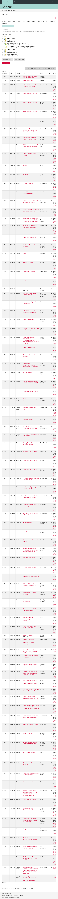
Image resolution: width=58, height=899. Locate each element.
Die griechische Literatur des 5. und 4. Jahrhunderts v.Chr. (30, 226)
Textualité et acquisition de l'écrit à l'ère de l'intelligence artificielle (30, 381)
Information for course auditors (47, 18)
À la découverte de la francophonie (28, 81)
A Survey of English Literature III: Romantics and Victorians (31, 201)
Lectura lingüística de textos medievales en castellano (30, 418)
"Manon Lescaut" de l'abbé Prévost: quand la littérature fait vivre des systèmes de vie (30, 550)
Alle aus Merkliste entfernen (48, 68)
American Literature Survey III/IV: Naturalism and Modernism (31, 210)
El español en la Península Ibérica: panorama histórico (29, 236)
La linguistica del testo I (28, 280)
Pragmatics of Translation (29, 782)
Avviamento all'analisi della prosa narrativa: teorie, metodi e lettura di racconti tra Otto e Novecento (31, 130)
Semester (4, 23)
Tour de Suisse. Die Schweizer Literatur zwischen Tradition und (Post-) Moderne (30, 820)
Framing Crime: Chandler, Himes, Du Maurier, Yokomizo (31, 443)
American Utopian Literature (29, 567)
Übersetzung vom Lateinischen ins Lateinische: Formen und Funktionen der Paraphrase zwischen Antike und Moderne (31, 878)
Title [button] (24, 73)
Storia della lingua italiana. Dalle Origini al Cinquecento (30, 192)
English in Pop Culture (28, 635)
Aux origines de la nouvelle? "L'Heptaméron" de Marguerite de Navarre (31, 576)
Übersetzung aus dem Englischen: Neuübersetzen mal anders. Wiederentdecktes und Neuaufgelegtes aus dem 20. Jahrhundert (30, 870)
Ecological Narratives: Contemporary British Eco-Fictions (29, 619)
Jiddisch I (25, 165)
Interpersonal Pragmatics (29, 271)
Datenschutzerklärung (7, 895)
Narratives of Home (27, 522)
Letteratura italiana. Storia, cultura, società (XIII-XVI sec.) (30, 311)
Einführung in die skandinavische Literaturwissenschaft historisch (31, 145)
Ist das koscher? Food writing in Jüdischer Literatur (30, 514)
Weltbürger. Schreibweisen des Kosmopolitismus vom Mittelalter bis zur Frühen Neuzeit (30, 391)
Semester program (18, 2)
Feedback (16, 895)
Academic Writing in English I (30, 93)
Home (21, 895)
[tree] (29, 46)
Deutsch (54, 2)
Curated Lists (37, 2)
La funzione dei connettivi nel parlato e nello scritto (30, 665)
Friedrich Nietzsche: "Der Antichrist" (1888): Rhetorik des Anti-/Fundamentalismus (30, 651)
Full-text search (6, 29)
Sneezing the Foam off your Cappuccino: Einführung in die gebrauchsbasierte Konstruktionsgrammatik (30, 793)
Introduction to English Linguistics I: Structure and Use (31, 478)
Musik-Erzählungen (27, 733)
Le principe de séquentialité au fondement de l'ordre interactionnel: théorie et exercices (31, 673)
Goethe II (25, 253)
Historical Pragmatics (28, 262)
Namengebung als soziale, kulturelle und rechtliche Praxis (30, 742)
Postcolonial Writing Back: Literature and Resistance (29, 346)
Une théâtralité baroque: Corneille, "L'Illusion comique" (30, 838)
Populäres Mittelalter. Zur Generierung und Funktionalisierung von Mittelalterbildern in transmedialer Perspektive (31, 340)
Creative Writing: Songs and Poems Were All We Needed (29, 138)
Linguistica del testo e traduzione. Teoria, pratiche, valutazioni (31, 690)
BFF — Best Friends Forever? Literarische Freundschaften (30, 584)
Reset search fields (19, 59)
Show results (6, 63)
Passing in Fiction (27, 531)
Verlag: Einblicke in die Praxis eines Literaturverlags (30, 847)
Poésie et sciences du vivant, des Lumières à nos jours (31, 329)
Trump (24, 829)
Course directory (7, 2)
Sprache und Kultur (27, 372)
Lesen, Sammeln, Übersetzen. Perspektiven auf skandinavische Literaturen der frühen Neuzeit (31, 682)
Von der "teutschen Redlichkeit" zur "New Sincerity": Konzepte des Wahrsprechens (30, 858)
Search (15, 10)
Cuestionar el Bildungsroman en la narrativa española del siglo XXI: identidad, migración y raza (30, 220)
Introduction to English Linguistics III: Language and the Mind (31, 496)
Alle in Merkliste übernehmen (33, 68)
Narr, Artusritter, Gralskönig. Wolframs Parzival (29, 753)
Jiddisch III (25, 174)
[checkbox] (4, 36)
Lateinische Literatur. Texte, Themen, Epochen (29, 293)
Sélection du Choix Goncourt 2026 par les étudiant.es (30, 76)
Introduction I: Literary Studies (30, 451)
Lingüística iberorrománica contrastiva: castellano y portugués (30, 427)
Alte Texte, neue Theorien (29, 557)
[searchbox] (14, 26)
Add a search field (7, 59)
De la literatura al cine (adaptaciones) (28, 600)
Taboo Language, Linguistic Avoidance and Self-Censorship (30, 800)
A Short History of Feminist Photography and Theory (29, 85)
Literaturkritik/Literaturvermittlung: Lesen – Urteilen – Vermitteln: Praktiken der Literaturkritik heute (31, 707)
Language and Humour (28, 289)
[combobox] (29, 26)
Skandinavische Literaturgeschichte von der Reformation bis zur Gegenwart (30, 365)
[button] (2, 36)
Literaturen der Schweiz (28, 319)
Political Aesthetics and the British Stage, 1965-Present (31, 773)
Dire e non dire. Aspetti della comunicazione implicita (30, 609)
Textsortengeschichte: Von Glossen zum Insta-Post (29, 809)
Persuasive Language (28, 183)
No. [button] (11, 73)
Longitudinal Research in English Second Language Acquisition (31, 716)
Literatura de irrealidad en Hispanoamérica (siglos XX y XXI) (31, 697)
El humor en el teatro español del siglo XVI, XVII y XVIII (31, 627)
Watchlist (28, 2)
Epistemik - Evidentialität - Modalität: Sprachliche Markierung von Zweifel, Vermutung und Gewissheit (29, 642)
